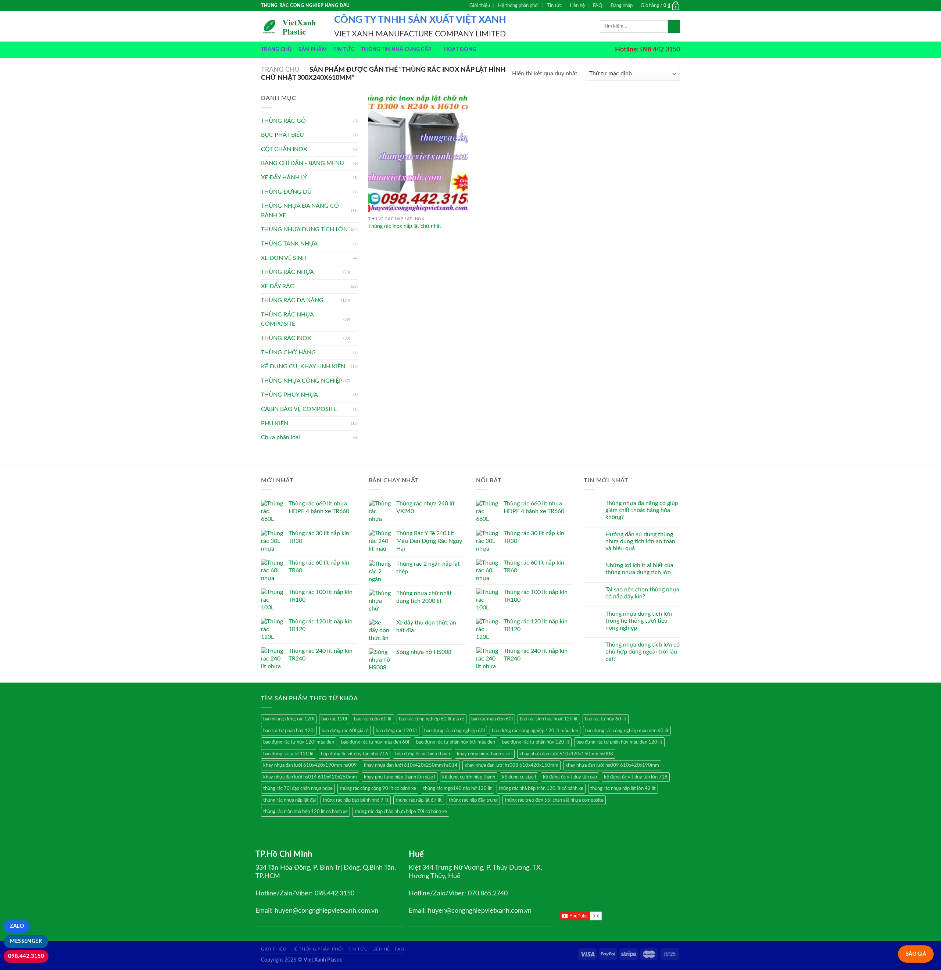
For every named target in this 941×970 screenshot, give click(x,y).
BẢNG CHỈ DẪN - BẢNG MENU (302, 163)
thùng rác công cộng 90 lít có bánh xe (378, 788)
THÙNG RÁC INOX (286, 338)
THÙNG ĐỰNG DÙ (286, 192)
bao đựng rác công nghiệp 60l (454, 731)
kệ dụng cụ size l (519, 777)
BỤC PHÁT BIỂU (282, 135)
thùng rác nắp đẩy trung (473, 800)
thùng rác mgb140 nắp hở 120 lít (457, 788)
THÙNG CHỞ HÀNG (288, 352)
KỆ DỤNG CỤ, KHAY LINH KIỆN (303, 366)
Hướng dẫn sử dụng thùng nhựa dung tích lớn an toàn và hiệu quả (640, 541)
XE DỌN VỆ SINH (284, 258)
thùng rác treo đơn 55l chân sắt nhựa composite (554, 800)
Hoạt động (460, 49)
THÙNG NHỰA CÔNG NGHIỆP (302, 381)
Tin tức (554, 5)
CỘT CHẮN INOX (284, 149)
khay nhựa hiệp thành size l (484, 754)
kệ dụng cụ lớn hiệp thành (468, 777)
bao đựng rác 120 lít (396, 731)
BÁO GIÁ (915, 954)
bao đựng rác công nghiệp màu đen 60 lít (627, 731)
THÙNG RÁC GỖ (283, 121)
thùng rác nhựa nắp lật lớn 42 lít (623, 788)
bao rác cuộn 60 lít (373, 719)
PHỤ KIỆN (274, 423)
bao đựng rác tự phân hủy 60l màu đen (455, 742)
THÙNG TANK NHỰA (289, 244)
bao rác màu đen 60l (492, 719)
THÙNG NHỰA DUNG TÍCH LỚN (304, 229)
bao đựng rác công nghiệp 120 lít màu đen (535, 731)
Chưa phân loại (280, 437)
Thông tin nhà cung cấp (396, 49)
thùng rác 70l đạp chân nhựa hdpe (298, 788)
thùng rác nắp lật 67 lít (419, 800)
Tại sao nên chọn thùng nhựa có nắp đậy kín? (642, 593)
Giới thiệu (479, 5)
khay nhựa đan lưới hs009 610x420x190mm (612, 765)
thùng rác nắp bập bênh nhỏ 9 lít (356, 800)
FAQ (597, 5)
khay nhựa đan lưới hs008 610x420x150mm (511, 765)
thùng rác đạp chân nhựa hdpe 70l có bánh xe (401, 811)
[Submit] (674, 26)
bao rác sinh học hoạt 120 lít (549, 719)
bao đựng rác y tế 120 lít (288, 754)
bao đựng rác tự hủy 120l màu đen (298, 742)
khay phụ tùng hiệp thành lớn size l (399, 777)
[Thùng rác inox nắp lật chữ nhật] (418, 153)
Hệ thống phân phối (518, 5)
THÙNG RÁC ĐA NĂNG (292, 300)
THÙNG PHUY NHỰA (289, 395)
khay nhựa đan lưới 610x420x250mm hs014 (411, 765)
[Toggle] (355, 272)
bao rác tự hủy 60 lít (605, 719)
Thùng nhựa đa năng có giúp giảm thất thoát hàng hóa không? (641, 510)
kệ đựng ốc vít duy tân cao (570, 777)
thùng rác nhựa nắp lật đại (289, 800)
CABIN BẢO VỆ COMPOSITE (299, 409)
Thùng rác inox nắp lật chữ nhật (404, 226)
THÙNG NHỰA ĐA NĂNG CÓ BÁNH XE (300, 210)
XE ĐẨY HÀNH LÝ (284, 177)
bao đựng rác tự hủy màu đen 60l (375, 742)
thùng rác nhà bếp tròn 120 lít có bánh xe (541, 788)
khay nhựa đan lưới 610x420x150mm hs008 (566, 754)
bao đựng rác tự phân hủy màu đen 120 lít (619, 742)
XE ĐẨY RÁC (277, 286)
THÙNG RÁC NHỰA (287, 272)
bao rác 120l (334, 719)
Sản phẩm (312, 49)
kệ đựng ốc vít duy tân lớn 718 (636, 777)
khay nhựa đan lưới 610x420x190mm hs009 (310, 765)
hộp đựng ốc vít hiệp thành (422, 754)
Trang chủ (276, 49)
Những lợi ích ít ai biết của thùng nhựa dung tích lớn (639, 568)
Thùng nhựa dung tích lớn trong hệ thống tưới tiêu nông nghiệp (638, 621)
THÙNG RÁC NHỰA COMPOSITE (287, 319)
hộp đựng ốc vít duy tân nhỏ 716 (354, 754)
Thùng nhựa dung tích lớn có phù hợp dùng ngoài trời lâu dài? (642, 652)
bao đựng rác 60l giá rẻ (345, 731)
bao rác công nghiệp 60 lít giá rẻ (431, 719)
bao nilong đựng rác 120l (288, 719)
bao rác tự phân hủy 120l (289, 731)
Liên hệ (577, 5)
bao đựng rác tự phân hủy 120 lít (535, 742)
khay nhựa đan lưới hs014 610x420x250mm (310, 777)
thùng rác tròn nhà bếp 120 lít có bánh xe (305, 811)
